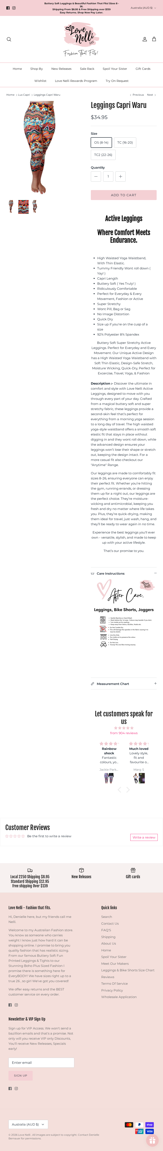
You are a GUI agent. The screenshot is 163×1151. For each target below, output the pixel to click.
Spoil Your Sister (115, 69)
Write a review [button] (144, 837)
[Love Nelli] (81, 39)
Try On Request (117, 81)
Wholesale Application (119, 997)
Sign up (20, 1075)
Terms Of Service (114, 984)
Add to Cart (123, 195)
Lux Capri (24, 95)
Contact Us (110, 923)
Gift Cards (143, 69)
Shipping (108, 937)
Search (106, 917)
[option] (44, 148)
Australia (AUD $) (142, 7)
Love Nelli (24, 1134)
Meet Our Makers (115, 964)
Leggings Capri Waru (47, 95)
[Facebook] (8, 8)
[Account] (144, 39)
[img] (123, 728)
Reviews (107, 977)
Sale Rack (87, 69)
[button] (121, 790)
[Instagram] (13, 8)
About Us (108, 943)
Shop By (36, 69)
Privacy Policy (112, 990)
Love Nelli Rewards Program (76, 81)
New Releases (61, 69)
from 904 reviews (124, 733)
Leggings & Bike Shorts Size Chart (128, 970)
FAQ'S (106, 930)
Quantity (98, 167)
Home (17, 69)
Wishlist (40, 81)
